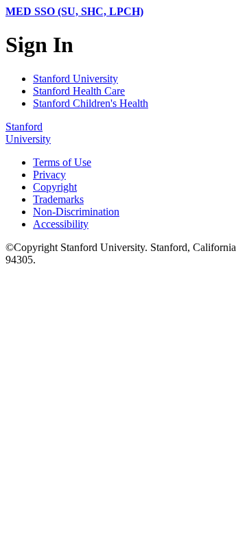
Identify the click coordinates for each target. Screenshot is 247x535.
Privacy (49, 174)
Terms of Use (62, 162)
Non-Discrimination (76, 211)
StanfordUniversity (28, 133)
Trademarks (58, 199)
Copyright (55, 187)
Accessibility (61, 224)
